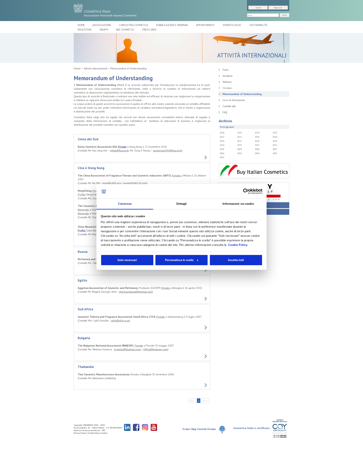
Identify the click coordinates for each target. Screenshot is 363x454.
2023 (275, 132)
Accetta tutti (236, 260)
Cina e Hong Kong (91, 168)
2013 (239, 145)
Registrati (278, 7)
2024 (257, 132)
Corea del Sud (88, 139)
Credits (104, 433)
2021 (239, 137)
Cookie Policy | (94, 433)
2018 (222, 141)
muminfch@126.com (135, 183)
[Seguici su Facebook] (136, 427)
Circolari (227, 88)
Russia (82, 251)
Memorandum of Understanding (128, 68)
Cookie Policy (238, 244)
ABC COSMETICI (125, 29)
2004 (257, 153)
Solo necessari (127, 260)
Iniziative (228, 76)
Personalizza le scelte (179, 260)
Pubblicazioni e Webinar (172, 25)
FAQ (225, 112)
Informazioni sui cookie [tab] (238, 203)
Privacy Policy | (81, 433)
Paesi (226, 69)
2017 (239, 141)
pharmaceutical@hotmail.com (135, 291)
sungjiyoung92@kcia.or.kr (167, 150)
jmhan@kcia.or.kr (119, 150)
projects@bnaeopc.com (127, 349)
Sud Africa (85, 309)
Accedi (258, 7)
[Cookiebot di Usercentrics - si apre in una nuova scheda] (245, 191)
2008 (257, 149)
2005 (239, 153)
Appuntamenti (205, 25)
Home (81, 25)
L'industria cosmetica (134, 25)
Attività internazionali (95, 68)
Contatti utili (229, 106)
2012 (257, 145)
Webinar (227, 82)
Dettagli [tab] (181, 203)
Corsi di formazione (234, 100)
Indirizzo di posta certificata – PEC (89, 430)
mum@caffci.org (111, 183)
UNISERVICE (88, 425)
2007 (275, 149)
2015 (275, 141)
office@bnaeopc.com (155, 349)
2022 (222, 137)
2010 (222, 149)
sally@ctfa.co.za (120, 320)
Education (85, 29)
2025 (239, 132)
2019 (275, 137)
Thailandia (86, 367)
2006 (222, 153)
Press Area (149, 29)
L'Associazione (102, 25)
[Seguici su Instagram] (145, 427)
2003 (275, 153)
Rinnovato (83, 209)
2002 (222, 157)
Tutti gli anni (227, 126)
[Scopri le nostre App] (223, 429)
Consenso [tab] (125, 203)
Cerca (284, 15)
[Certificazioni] (279, 428)
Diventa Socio (232, 25)
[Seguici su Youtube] (154, 427)
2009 (239, 149)
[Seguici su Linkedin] (127, 427)
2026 (222, 132)
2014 (222, 145)
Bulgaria (84, 338)
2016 (257, 141)
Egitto (82, 280)
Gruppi (104, 29)
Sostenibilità (258, 25)
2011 (275, 145)
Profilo (81, 194)
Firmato (176, 175)
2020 (257, 137)
